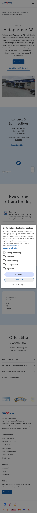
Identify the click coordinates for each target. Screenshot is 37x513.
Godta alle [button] (19, 274)
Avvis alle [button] (19, 280)
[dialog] (18, 256)
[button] (18, 284)
